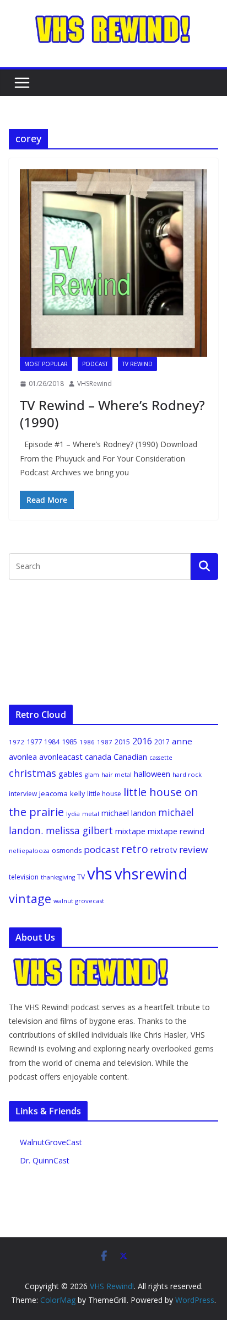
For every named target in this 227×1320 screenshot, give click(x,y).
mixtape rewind (176, 831)
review (193, 849)
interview (23, 793)
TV (81, 877)
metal (90, 813)
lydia (73, 813)
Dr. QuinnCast (44, 1160)
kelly (77, 793)
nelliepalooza (29, 850)
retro (134, 848)
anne (182, 741)
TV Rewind (137, 364)
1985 (69, 742)
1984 (52, 742)
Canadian (130, 756)
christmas (32, 773)
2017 (162, 742)
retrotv (163, 849)
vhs (99, 873)
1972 (16, 742)
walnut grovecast (78, 901)
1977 (34, 742)
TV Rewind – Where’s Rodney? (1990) (112, 413)
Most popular (46, 364)
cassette (160, 757)
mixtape (130, 830)
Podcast (95, 364)
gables (70, 773)
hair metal (116, 774)
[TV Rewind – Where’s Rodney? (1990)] (113, 263)
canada (98, 756)
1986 (87, 742)
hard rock (187, 774)
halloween (152, 773)
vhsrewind (151, 873)
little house (104, 793)
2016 (142, 741)
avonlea (23, 756)
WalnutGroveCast (51, 1142)
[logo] (91, 963)
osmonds (67, 850)
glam (92, 774)
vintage (30, 898)
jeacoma (53, 793)
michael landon (128, 813)
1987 (104, 742)
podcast (101, 849)
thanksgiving (58, 877)
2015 (122, 742)
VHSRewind (94, 383)
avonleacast (61, 756)
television (24, 877)
